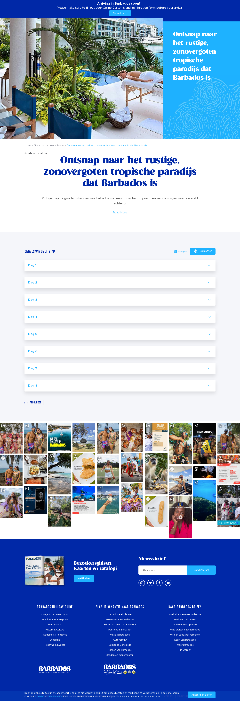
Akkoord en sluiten (202, 695)
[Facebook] (159, 583)
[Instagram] (141, 583)
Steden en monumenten (120, 655)
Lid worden (185, 650)
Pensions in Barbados (120, 630)
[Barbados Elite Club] (120, 670)
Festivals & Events (55, 645)
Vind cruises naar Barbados (185, 630)
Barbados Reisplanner (120, 614)
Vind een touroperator (185, 625)
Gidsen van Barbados (120, 650)
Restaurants (55, 625)
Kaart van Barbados (185, 640)
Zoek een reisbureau (185, 620)
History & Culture (55, 630)
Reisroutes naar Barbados (120, 620)
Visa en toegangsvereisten (185, 635)
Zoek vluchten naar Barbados (185, 614)
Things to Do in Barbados (55, 614)
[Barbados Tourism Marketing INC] (55, 669)
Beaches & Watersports (55, 620)
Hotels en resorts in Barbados (120, 625)
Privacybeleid (55, 697)
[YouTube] (168, 583)
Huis (29, 145)
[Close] (237, 3)
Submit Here (120, 13)
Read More (120, 212)
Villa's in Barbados (120, 635)
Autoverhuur (120, 640)
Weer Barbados (185, 645)
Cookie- (39, 697)
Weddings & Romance (55, 635)
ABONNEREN (201, 570)
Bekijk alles (84, 578)
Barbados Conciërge (120, 645)
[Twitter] (150, 583)
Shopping (55, 640)
